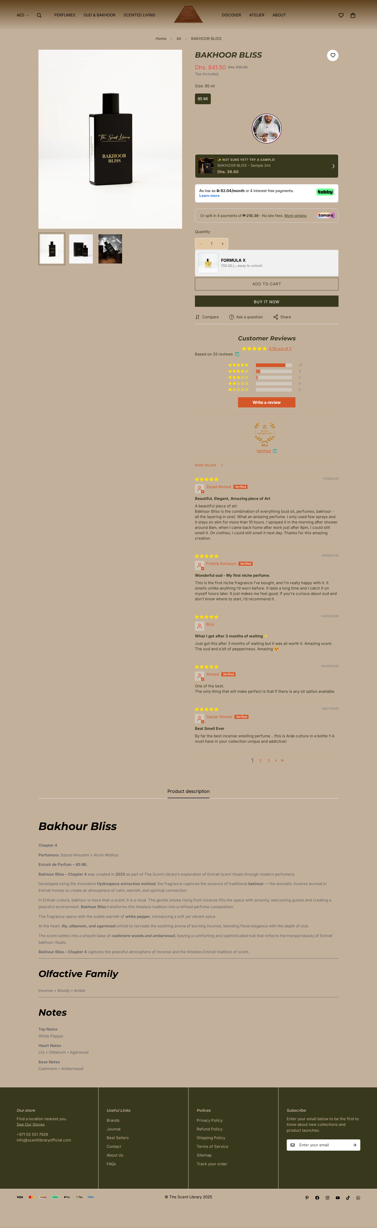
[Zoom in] (171, 60)
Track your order (212, 1163)
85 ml (204, 100)
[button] (239, 365)
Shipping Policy (211, 1137)
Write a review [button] (267, 402)
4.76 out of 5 (280, 348)
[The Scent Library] (188, 15)
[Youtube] (338, 1198)
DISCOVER (231, 15)
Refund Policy (209, 1129)
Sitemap (204, 1155)
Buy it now (267, 301)
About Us (115, 1155)
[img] (206, 479)
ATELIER (256, 15)
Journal (114, 1129)
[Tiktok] (348, 1198)
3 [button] (268, 760)
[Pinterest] (307, 1198)
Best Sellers (118, 1137)
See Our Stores (31, 1124)
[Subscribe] (354, 1145)
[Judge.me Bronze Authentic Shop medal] (264, 432)
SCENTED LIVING (139, 15)
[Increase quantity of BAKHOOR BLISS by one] (222, 243)
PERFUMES (64, 15)
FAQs (111, 1163)
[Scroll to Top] (367, 1200)
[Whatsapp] (358, 1198)
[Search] (39, 15)
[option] (266, 129)
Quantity (202, 231)
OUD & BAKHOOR (99, 15)
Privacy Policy (210, 1120)
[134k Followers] (327, 1198)
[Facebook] (317, 1198)
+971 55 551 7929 (32, 1134)
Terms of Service (212, 1146)
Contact (114, 1146)
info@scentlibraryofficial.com (44, 1140)
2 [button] (260, 760)
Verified (263, 450)
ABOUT (279, 15)
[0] (353, 15)
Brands (113, 1120)
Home (161, 38)
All (178, 38)
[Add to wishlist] (333, 55)
